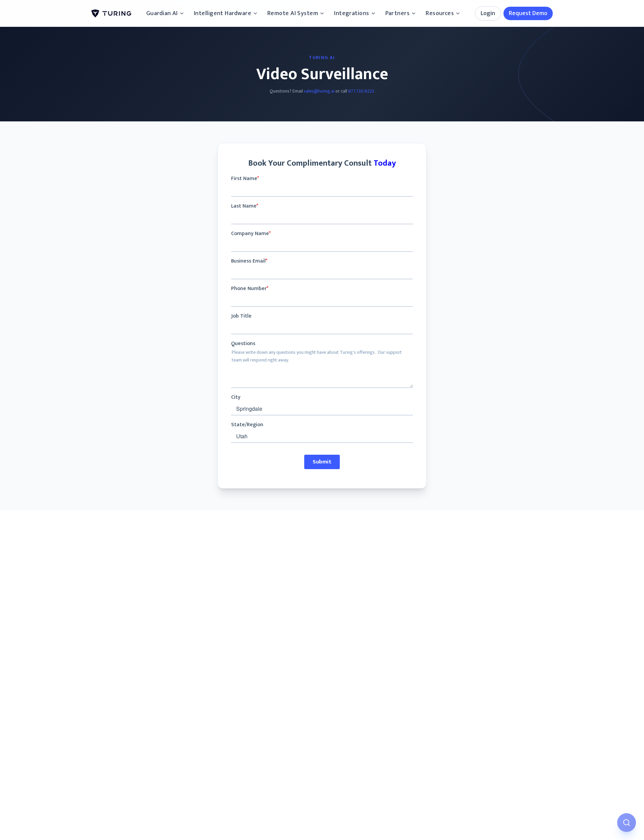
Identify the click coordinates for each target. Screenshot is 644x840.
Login (488, 13)
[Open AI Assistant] (626, 822)
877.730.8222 (361, 91)
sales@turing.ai (319, 91)
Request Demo (528, 13)
